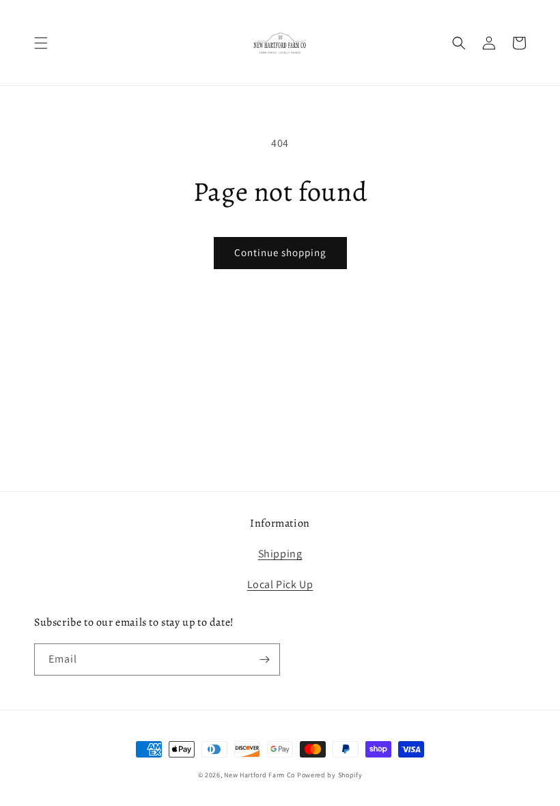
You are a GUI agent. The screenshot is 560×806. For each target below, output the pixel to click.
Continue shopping (280, 252)
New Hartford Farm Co (259, 774)
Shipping (280, 553)
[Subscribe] (264, 659)
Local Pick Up (280, 584)
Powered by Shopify (330, 774)
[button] (41, 43)
